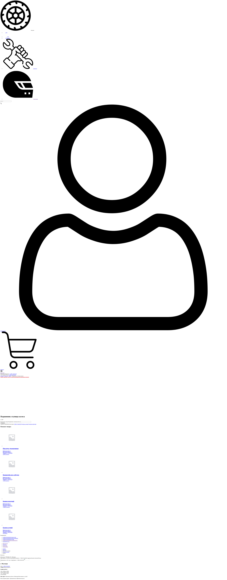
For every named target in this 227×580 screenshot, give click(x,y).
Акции (4, 548)
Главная (2, 376)
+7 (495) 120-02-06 (13, 373)
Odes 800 (19, 424)
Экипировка (5, 546)
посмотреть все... (6, 541)
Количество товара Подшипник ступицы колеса (10, 421)
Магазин (6, 376)
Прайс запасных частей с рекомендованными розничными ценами (14, 377)
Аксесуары (35, 99)
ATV (6, 32)
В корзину (2, 423)
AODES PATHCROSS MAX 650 (9, 537)
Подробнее (5, 533)
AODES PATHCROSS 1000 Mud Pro (10, 540)
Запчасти (35, 68)
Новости (4, 549)
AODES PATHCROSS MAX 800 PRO (10, 538)
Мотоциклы (7, 38)
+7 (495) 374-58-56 (6, 566)
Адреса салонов (6, 552)
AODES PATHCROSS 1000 (8, 539)
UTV (8, 36)
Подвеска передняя (32, 424)
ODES (10, 376)
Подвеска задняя (24, 424)
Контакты (2, 372)
